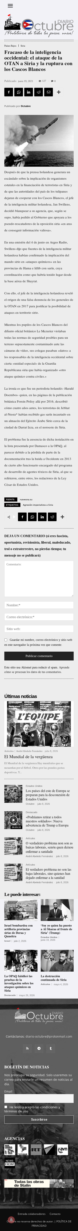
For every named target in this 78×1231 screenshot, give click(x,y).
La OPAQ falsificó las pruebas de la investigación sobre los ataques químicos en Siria (18, 983)
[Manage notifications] (11, 1219)
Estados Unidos (34, 786)
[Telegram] (39, 1048)
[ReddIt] (38, 92)
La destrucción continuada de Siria (54, 978)
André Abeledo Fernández (29, 751)
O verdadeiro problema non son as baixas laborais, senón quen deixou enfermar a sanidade (49, 847)
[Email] (48, 92)
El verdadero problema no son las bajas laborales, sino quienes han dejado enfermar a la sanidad (48, 873)
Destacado (31, 812)
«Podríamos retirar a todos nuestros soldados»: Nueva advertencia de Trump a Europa (47, 821)
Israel (7, 941)
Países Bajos (10, 46)
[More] (58, 92)
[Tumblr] (50, 1048)
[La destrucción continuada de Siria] (57, 961)
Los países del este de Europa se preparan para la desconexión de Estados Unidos (48, 794)
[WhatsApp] (18, 92)
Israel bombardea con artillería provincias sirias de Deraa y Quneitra (18, 930)
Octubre (26, 106)
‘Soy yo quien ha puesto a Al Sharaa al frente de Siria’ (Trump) (56, 929)
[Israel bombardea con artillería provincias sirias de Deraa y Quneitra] (20, 910)
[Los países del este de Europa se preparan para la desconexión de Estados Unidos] (13, 794)
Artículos (8, 751)
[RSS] (27, 1048)
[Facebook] (8, 92)
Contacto (55, 1214)
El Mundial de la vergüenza (28, 756)
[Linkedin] (28, 92)
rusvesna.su (26, 499)
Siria (23, 46)
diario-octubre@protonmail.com (49, 1036)
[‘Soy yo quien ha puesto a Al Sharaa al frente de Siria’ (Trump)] (57, 910)
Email (8, 1091)
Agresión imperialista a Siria (38, 504)
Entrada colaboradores (32, 1214)
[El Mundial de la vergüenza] (39, 724)
